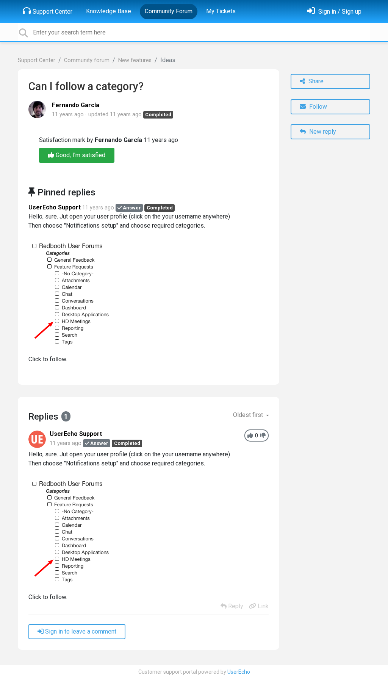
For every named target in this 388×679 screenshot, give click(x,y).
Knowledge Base (108, 11)
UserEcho (238, 672)
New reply (322, 131)
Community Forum (168, 11)
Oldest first (248, 414)
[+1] (250, 435)
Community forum (87, 60)
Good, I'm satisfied (79, 155)
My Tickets (221, 11)
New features (135, 60)
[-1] (263, 435)
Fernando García (75, 105)
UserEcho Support (54, 207)
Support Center (52, 11)
